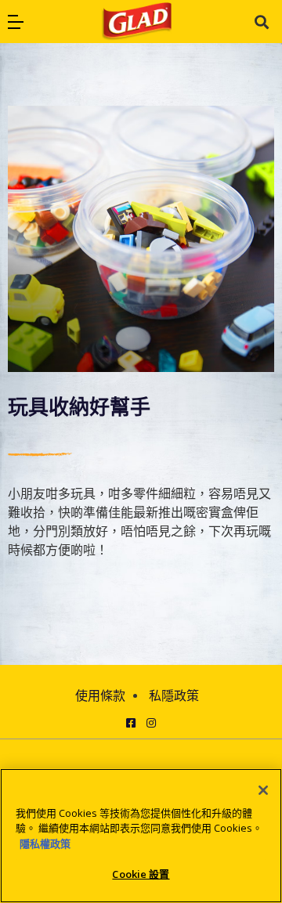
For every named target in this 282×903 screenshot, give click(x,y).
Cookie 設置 (140, 874)
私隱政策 (174, 695)
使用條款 (100, 695)
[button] (16, 22)
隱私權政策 (45, 843)
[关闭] (263, 790)
